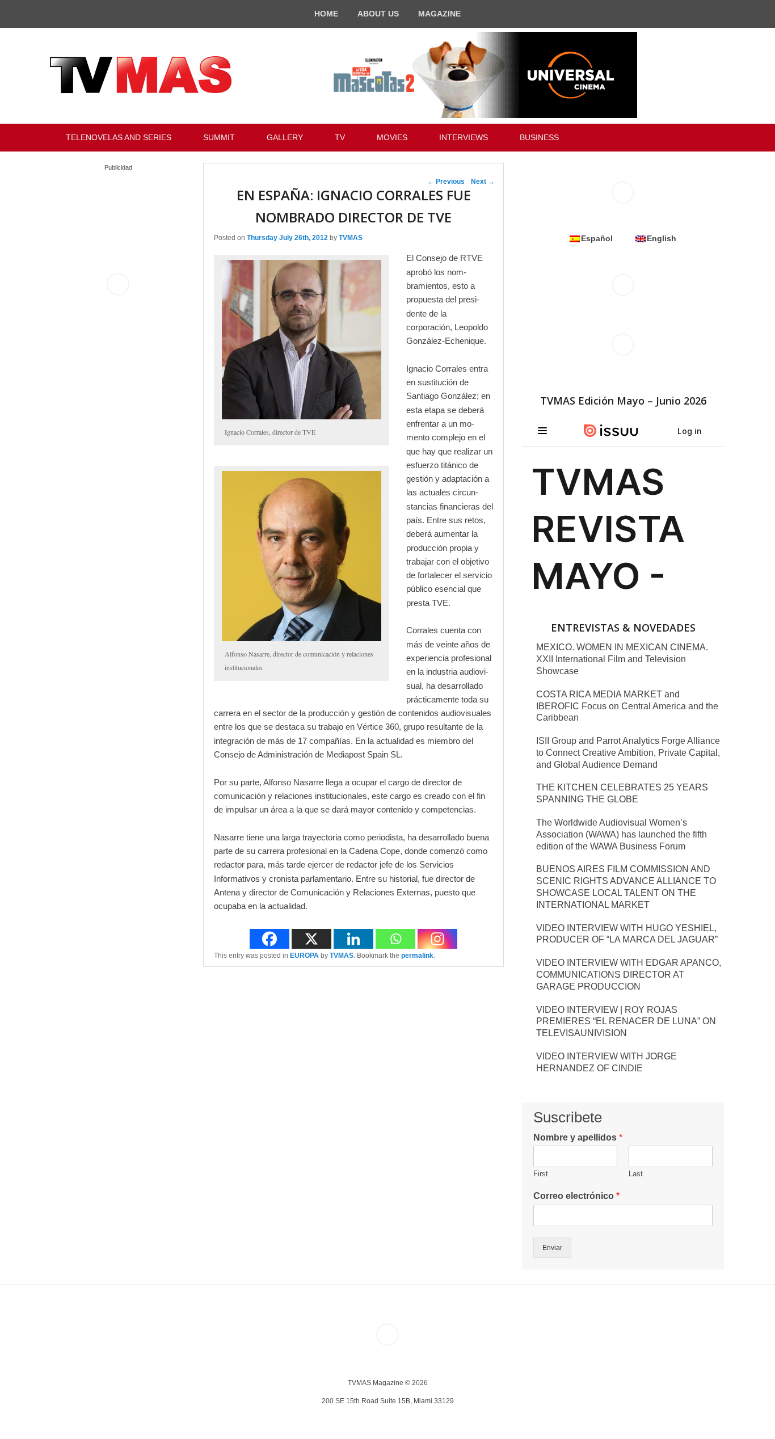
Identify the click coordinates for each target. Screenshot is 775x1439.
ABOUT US (378, 13)
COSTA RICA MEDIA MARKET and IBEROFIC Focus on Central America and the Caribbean (627, 706)
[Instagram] (437, 939)
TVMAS (351, 238)
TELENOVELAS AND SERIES (118, 137)
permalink (417, 956)
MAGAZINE (439, 13)
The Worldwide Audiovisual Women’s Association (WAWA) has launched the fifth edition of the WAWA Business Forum (621, 834)
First (540, 1173)
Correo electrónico (576, 1196)
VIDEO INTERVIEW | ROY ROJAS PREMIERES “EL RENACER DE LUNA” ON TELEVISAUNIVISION (626, 1021)
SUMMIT (219, 137)
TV (340, 137)
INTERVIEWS (463, 137)
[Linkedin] (353, 939)
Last (636, 1173)
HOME (326, 13)
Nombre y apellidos (577, 1137)
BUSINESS (539, 137)
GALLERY (285, 137)
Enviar (552, 1248)
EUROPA (304, 956)
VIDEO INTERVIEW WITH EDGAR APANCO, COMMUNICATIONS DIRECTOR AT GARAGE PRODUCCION (628, 974)
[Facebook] (269, 939)
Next (483, 182)
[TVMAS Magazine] (140, 75)
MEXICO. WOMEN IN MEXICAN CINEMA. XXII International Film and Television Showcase (622, 659)
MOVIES (392, 137)
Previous (446, 182)
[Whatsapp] (395, 939)
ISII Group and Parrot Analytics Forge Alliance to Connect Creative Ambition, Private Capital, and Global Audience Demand (628, 752)
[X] (311, 939)
